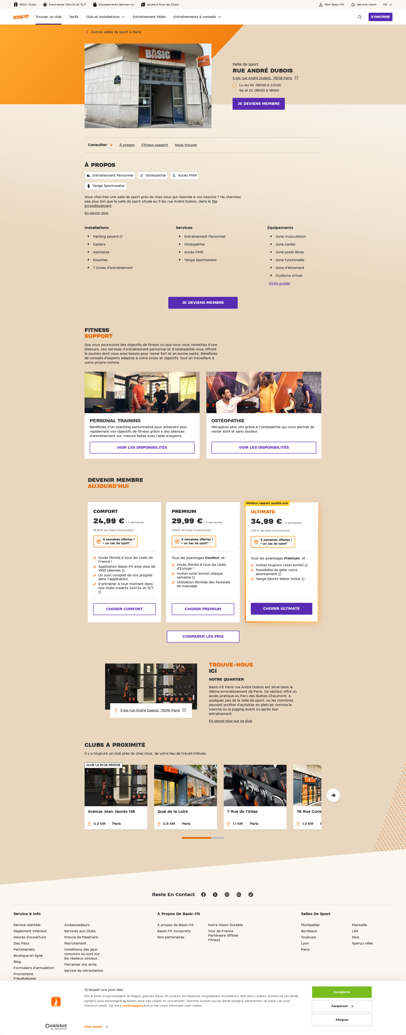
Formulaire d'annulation (34, 968)
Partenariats (24, 949)
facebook (203, 894)
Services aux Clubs (80, 931)
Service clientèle (27, 925)
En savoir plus (96, 213)
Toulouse (308, 937)
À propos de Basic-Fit (175, 925)
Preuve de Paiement (81, 937)
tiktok (250, 894)
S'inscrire (380, 17)
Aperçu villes (362, 943)
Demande (358, 17)
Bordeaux (309, 931)
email (239, 894)
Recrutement (75, 943)
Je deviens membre (259, 104)
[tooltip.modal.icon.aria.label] (120, 236)
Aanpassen (339, 1006)
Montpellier (310, 925)
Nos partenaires (170, 937)
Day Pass (21, 943)
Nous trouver (186, 145)
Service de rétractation (83, 970)
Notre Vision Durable (225, 925)
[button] (387, 5)
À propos (127, 145)
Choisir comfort (124, 609)
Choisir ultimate (281, 609)
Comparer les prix (203, 637)
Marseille (359, 925)
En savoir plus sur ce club (230, 721)
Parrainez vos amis (80, 964)
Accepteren (341, 992)
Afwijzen (342, 1019)
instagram (227, 894)
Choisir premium (203, 609)
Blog (17, 962)
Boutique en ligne (28, 955)
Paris (305, 949)
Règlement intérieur (30, 931)
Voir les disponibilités (142, 448)
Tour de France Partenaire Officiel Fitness (223, 935)
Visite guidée (279, 283)
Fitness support (154, 145)
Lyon (305, 943)
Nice (355, 937)
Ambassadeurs (77, 925)
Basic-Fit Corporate (174, 931)
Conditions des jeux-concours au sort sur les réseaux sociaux (82, 954)
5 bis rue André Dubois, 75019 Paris (262, 78)
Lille (355, 931)
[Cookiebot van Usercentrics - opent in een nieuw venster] (56, 1027)
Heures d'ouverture (30, 937)
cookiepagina (132, 1005)
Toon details (93, 1026)
